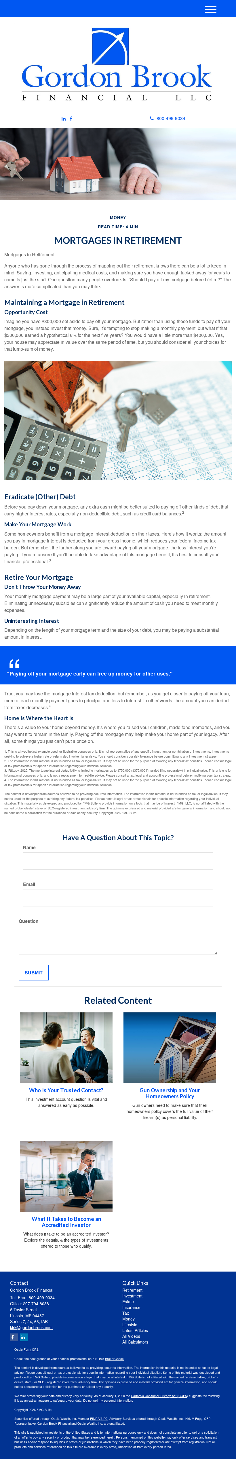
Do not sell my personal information (107, 1400)
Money (128, 1319)
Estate (128, 1301)
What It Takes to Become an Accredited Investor (66, 1222)
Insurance (131, 1307)
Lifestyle (129, 1324)
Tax (125, 1313)
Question (29, 921)
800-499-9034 (171, 118)
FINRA (95, 1418)
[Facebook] (71, 118)
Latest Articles (135, 1330)
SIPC (104, 1418)
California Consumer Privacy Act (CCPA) (159, 1395)
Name (29, 847)
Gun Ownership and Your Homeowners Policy (170, 1093)
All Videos (131, 1336)
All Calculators (135, 1342)
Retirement (132, 1290)
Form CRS (31, 1349)
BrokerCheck (114, 1358)
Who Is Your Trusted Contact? (66, 1090)
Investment (132, 1296)
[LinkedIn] (64, 118)
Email (29, 884)
